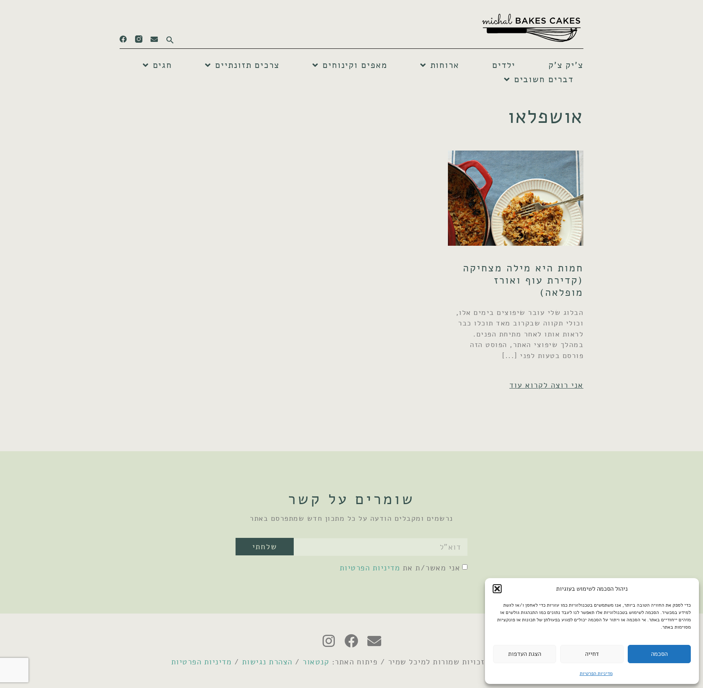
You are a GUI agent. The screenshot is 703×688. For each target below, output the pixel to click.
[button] (497, 589)
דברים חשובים (544, 79)
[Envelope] (154, 39)
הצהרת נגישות (267, 661)
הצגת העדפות (524, 654)
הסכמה (659, 654)
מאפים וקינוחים (355, 65)
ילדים (503, 65)
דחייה (592, 654)
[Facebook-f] (123, 39)
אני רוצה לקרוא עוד (546, 385)
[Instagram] (329, 641)
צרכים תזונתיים (247, 65)
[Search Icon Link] (166, 37)
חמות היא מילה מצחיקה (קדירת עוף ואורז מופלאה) (523, 280)
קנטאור (316, 661)
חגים (162, 65)
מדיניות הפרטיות (596, 673)
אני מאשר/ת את (400, 567)
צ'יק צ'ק (565, 65)
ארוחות (444, 65)
